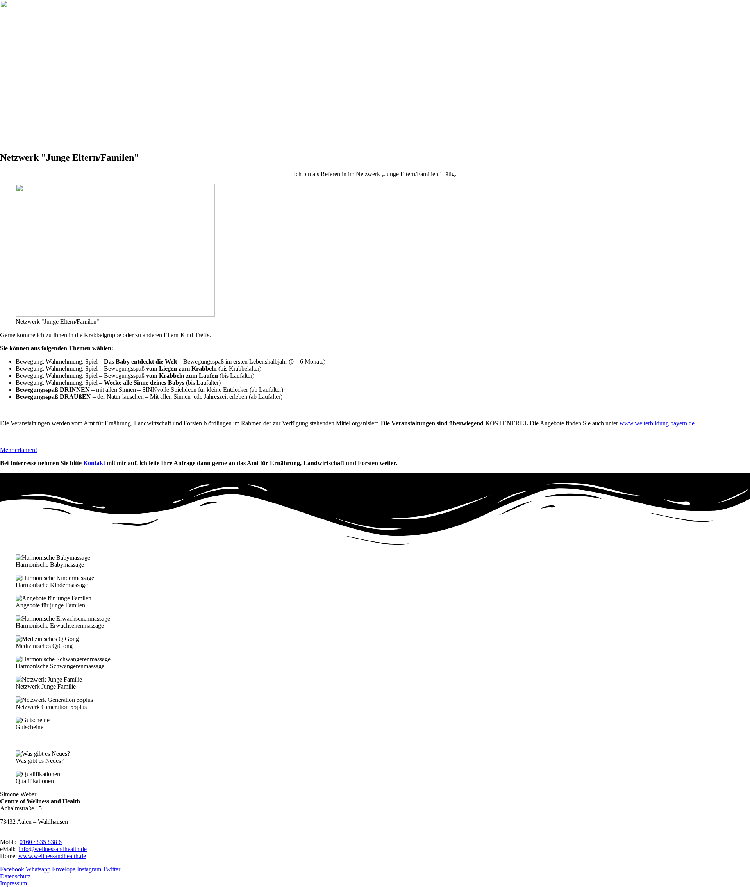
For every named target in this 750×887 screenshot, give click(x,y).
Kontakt (94, 463)
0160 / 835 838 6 (41, 842)
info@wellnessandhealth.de (53, 849)
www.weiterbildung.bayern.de (657, 423)
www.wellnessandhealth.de (52, 856)
